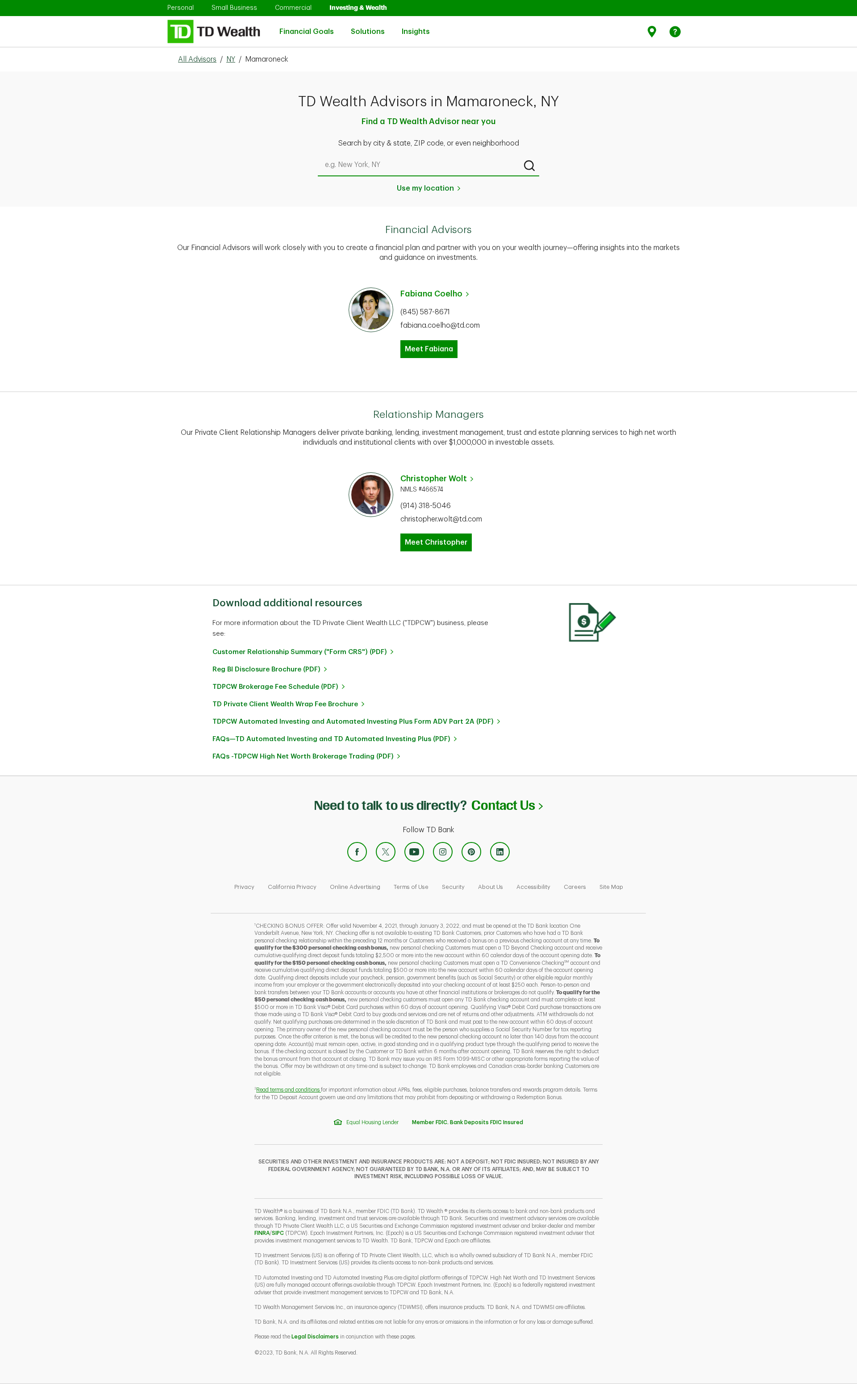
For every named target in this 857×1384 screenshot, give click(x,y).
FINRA (262, 1233)
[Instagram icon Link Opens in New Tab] (443, 852)
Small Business (234, 7)
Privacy (244, 887)
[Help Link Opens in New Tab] (675, 31)
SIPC (278, 1233)
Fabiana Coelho (431, 294)
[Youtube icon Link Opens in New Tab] (414, 852)
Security (453, 887)
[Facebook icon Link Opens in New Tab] (357, 852)
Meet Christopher (436, 542)
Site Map (611, 887)
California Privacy (292, 887)
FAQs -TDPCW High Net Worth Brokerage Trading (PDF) (303, 756)
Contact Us (506, 805)
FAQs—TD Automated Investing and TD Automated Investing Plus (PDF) (331, 739)
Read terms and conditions (288, 1089)
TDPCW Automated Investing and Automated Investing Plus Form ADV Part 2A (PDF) (353, 721)
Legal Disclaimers (315, 1336)
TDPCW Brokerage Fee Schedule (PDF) (275, 687)
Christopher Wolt (433, 479)
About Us (490, 887)
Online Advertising (355, 887)
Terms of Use (411, 887)
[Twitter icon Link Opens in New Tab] (385, 852)
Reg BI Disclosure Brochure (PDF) (266, 669)
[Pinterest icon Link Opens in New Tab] (471, 852)
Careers (575, 887)
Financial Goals (306, 26)
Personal (180, 7)
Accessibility (533, 887)
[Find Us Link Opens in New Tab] (653, 31)
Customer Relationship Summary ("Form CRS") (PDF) (299, 652)
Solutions (368, 26)
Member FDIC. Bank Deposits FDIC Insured (467, 1122)
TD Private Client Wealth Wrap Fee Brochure (285, 704)
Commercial (293, 7)
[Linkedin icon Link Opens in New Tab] (500, 852)
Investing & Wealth (358, 7)
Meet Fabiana (429, 349)
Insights (416, 26)
